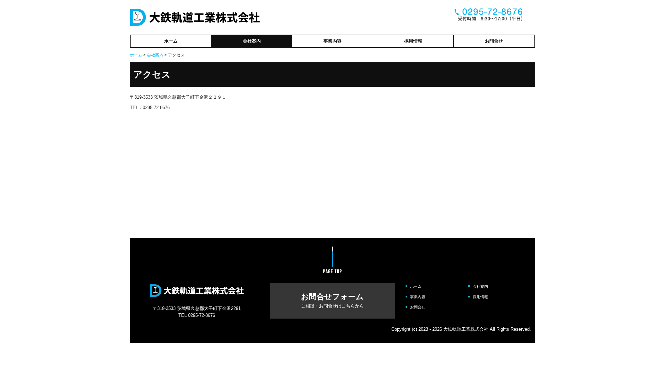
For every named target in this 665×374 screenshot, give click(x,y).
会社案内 (252, 41)
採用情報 (413, 41)
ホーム (171, 41)
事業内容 (332, 41)
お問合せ (494, 41)
